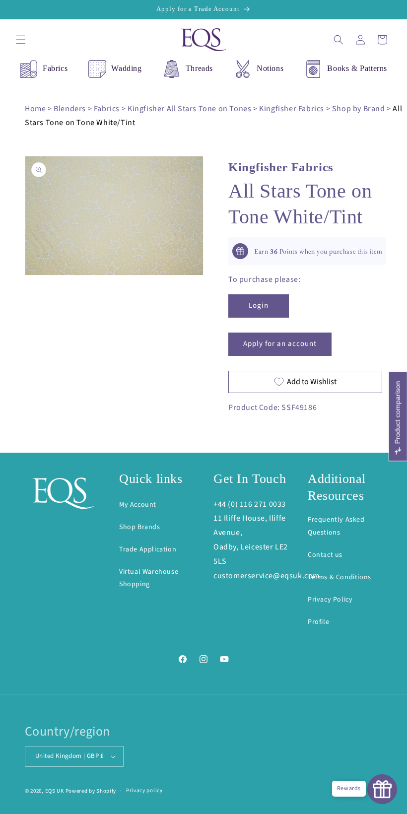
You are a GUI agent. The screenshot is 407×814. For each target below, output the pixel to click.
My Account (137, 505)
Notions (270, 68)
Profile (318, 622)
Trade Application (147, 549)
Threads (199, 68)
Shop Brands (139, 527)
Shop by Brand (358, 108)
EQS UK (54, 791)
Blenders (70, 108)
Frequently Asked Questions (336, 526)
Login (259, 305)
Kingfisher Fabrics (291, 108)
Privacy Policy (330, 600)
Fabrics (55, 68)
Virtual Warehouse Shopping (148, 578)
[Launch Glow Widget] (382, 789)
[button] (21, 40)
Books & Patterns (357, 68)
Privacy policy (144, 790)
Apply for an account (280, 344)
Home (35, 108)
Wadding (126, 68)
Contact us (325, 555)
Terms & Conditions (339, 577)
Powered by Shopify (91, 791)
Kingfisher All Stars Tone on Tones (189, 108)
